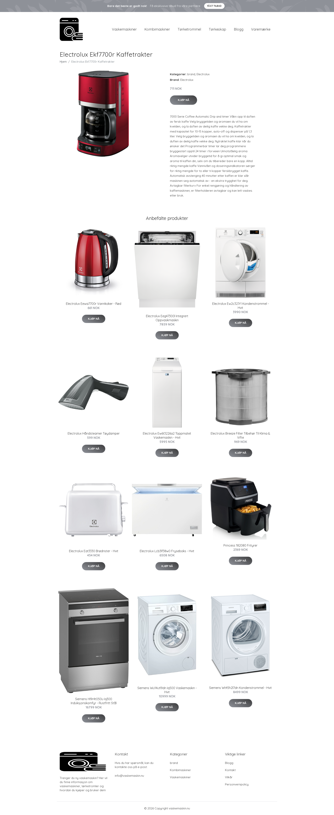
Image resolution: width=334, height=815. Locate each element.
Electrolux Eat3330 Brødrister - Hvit (93, 551)
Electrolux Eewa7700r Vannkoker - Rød (93, 304)
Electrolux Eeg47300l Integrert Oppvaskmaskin (167, 318)
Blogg (238, 29)
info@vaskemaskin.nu (129, 775)
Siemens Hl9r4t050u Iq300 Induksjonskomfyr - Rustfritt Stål (94, 701)
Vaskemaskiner (124, 29)
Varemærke (260, 29)
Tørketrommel (189, 29)
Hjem (63, 61)
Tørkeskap (217, 29)
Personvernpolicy (237, 784)
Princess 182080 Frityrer (240, 545)
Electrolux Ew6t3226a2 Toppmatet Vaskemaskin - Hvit (167, 435)
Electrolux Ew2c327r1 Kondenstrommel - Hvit (240, 306)
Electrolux (203, 74)
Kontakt (230, 770)
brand (191, 74)
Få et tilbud (214, 5)
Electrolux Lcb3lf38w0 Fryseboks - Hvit (167, 551)
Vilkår (229, 777)
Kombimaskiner (157, 29)
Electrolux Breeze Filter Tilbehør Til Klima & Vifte (240, 435)
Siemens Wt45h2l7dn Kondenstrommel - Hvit (240, 688)
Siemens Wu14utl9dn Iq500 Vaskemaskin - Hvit (167, 690)
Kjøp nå (183, 100)
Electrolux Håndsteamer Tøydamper (94, 433)
